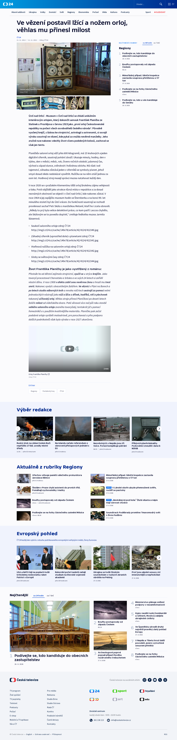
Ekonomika (84, 12)
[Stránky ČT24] (95, 691)
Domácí (52, 12)
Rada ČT (50, 707)
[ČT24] (8, 4)
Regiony (71, 12)
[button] (70, 349)
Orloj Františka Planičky (38, 374)
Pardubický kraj (48, 391)
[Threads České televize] (165, 680)
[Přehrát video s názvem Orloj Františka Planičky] (69, 349)
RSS (165, 734)
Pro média (51, 690)
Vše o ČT (13, 724)
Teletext (13, 703)
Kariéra (50, 711)
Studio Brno (52, 699)
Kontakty (51, 724)
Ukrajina (33, 12)
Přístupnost (57, 734)
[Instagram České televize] (144, 680)
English (29, 734)
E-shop (13, 715)
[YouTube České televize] (155, 680)
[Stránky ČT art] (118, 699)
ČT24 (19, 37)
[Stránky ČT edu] (144, 699)
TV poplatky (15, 699)
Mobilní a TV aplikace (19, 719)
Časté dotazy (53, 719)
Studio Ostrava (53, 703)
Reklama (51, 695)
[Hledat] (161, 4)
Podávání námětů (55, 715)
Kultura (113, 12)
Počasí (96, 12)
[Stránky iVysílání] (147, 691)
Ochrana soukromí (42, 734)
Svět (62, 12)
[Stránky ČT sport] (120, 691)
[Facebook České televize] (150, 680)
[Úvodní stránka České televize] (24, 680)
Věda (104, 12)
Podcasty (125, 12)
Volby (42, 12)
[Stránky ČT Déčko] (94, 699)
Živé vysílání (15, 695)
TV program (15, 690)
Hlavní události (18, 12)
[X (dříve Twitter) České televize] (160, 680)
